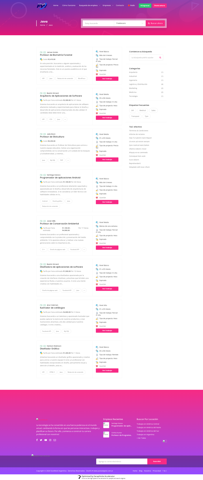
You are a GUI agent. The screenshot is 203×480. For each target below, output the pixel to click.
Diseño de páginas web (57, 249)
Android (44, 201)
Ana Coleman (52, 305)
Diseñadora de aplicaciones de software (61, 266)
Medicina (132, 92)
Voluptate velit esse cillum (139, 167)
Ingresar (146, 5)
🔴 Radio (131, 5)
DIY (132, 110)
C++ (43, 249)
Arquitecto (133, 72)
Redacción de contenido (65, 78)
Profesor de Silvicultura (52, 136)
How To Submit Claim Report (140, 138)
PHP (61, 160)
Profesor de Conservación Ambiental (59, 223)
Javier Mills (51, 221)
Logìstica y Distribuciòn (138, 84)
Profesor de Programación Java (122, 435)
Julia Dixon (51, 134)
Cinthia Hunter (116, 433)
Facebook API (74, 249)
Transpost (135, 116)
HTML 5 (52, 372)
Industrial (133, 76)
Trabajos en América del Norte (149, 427)
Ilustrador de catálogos (52, 307)
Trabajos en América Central (148, 424)
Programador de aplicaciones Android (60, 177)
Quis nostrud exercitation (139, 145)
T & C (165, 471)
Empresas (107, 5)
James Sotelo (52, 52)
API (43, 78)
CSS (51, 119)
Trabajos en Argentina (145, 434)
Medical (143, 110)
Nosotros (147, 471)
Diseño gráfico (57, 201)
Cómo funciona (68, 5)
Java (51, 78)
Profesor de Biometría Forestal (56, 54)
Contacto (120, 5)
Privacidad (157, 471)
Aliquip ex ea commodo (138, 152)
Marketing (133, 88)
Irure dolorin (134, 160)
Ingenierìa (133, 80)
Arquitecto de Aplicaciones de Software (61, 95)
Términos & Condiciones (138, 130)
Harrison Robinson (54, 346)
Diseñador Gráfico (49, 348)
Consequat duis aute (137, 156)
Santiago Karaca (53, 175)
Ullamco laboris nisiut (137, 149)
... (65, 118)
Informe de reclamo (137, 134)
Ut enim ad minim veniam (139, 141)
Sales (153, 110)
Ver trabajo (107, 79)
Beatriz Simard (53, 93)
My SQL (52, 160)
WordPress (81, 78)
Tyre (146, 116)
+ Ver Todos (141, 438)
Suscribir (157, 461)
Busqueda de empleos (88, 5)
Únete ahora (159, 5)
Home (55, 5)
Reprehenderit (135, 163)
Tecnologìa (133, 96)
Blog (140, 471)
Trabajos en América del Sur (148, 431)
